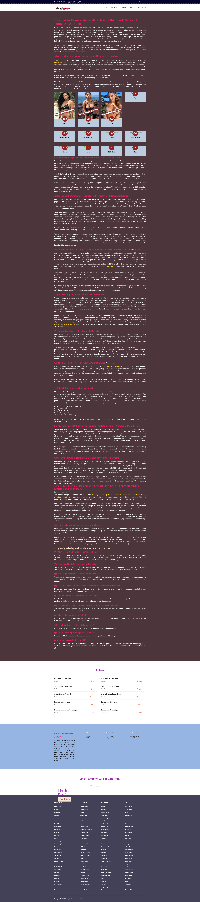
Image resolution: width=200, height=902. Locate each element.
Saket (56, 847)
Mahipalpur (104, 826)
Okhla (103, 878)
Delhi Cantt (83, 858)
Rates (132, 7)
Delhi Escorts (138, 28)
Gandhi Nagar (84, 878)
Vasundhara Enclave (130, 821)
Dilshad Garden (58, 867)
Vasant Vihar (128, 818)
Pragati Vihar (128, 875)
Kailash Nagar (129, 849)
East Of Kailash (84, 869)
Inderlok (56, 823)
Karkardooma (128, 852)
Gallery (124, 7)
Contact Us (142, 7)
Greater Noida (84, 887)
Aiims (82, 812)
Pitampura (104, 884)
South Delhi (57, 855)
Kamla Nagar (105, 812)
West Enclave (128, 832)
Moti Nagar (104, 844)
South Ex (56, 858)
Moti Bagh (128, 878)
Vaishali (127, 812)
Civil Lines (83, 841)
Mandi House (128, 861)
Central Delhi (84, 826)
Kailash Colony (129, 847)
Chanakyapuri (84, 832)
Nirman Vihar (105, 867)
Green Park (83, 890)
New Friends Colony (106, 861)
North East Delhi (106, 872)
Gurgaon (56, 809)
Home (105, 7)
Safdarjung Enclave (60, 844)
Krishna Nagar (58, 884)
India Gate (57, 878)
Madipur (127, 864)
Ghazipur (56, 881)
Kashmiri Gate (129, 855)
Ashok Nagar (84, 806)
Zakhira (127, 835)
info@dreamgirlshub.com (77, 2)
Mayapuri (104, 832)
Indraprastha (58, 829)
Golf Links (127, 887)
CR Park (82, 847)
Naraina (103, 852)
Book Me (65, 799)
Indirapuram (57, 826)
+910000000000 (60, 2)
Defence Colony (85, 852)
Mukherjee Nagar (106, 847)
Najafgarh (128, 884)
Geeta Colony (84, 881)
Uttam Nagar (128, 809)
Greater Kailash (85, 884)
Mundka (127, 881)
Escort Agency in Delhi (64, 324)
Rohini (56, 838)
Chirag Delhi (128, 890)
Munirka (103, 849)
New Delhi (104, 858)
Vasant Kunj (128, 815)
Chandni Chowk (84, 835)
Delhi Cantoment (85, 855)
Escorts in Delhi (61, 62)
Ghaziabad (128, 838)
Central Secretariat (86, 829)
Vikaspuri (127, 823)
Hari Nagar (57, 812)
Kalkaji (103, 806)
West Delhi (128, 829)
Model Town (104, 841)
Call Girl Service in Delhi (73, 165)
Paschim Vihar (129, 872)
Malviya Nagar (105, 829)
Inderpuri (57, 875)
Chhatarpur (83, 838)
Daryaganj (83, 849)
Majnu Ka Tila (128, 858)
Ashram (82, 818)
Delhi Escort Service (98, 230)
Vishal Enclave (129, 826)
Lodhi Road (104, 823)
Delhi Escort (111, 266)
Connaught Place (85, 844)
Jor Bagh (127, 844)
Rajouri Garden (105, 890)
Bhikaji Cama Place (85, 821)
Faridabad (83, 872)
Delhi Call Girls (113, 366)
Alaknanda (83, 815)
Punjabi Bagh (105, 887)
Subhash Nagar (58, 861)
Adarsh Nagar (84, 809)
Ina (55, 821)
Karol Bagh (104, 815)
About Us (114, 7)
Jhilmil (126, 841)
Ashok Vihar (57, 869)
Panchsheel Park (129, 867)
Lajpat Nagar (105, 818)
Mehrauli (103, 838)
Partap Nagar (128, 869)
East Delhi (83, 867)
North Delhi (104, 869)
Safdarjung (57, 841)
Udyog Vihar (128, 806)
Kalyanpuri (104, 809)
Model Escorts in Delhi (120, 461)
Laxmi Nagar (105, 821)
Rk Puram (57, 835)
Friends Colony (84, 875)
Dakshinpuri (57, 864)
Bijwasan (83, 823)
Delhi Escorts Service (135, 542)
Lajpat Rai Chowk (59, 887)
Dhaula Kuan (84, 861)
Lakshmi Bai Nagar (59, 890)
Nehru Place (104, 855)
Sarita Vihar (57, 849)
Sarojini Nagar (58, 852)
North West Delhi (106, 875)
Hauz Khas (57, 818)
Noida (103, 864)
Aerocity (56, 815)
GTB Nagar (57, 806)
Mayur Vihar (104, 835)
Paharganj (104, 881)
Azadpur (56, 872)
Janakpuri (57, 832)
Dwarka (82, 864)
